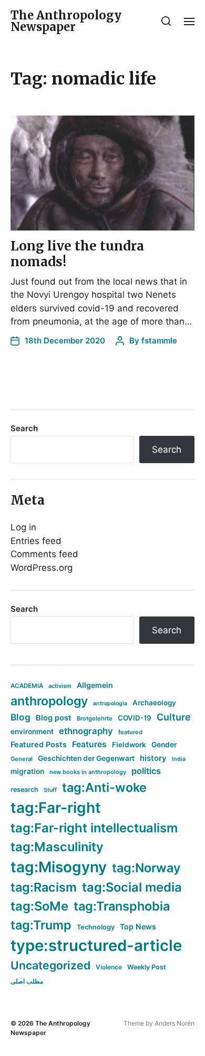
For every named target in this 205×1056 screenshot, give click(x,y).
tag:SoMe (39, 906)
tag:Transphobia (122, 906)
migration (27, 771)
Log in (23, 527)
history (153, 758)
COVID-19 (134, 718)
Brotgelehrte (94, 718)
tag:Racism (44, 887)
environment (32, 731)
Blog (20, 717)
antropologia (110, 703)
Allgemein (95, 685)
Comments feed (44, 554)
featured (130, 732)
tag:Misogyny (59, 867)
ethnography (86, 731)
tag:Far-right (56, 808)
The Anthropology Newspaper (66, 21)
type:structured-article (96, 945)
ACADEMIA (27, 685)
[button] (166, 21)
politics (146, 771)
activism (59, 685)
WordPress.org (42, 567)
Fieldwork (129, 744)
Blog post (53, 717)
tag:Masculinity (57, 846)
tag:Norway (146, 867)
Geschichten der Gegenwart (86, 758)
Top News (138, 926)
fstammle (159, 341)
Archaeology (154, 702)
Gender (164, 744)
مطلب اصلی (27, 981)
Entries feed (36, 541)
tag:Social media (132, 887)
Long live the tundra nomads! (77, 254)
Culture (174, 717)
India (179, 759)
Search (24, 428)
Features (89, 744)
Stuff (50, 790)
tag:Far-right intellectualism (94, 827)
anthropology (49, 701)
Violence (109, 967)
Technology (96, 927)
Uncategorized (50, 965)
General (22, 758)
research (24, 789)
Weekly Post (146, 967)
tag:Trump (41, 925)
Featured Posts (39, 744)
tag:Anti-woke (104, 787)
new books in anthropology (87, 772)
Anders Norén (174, 1023)
